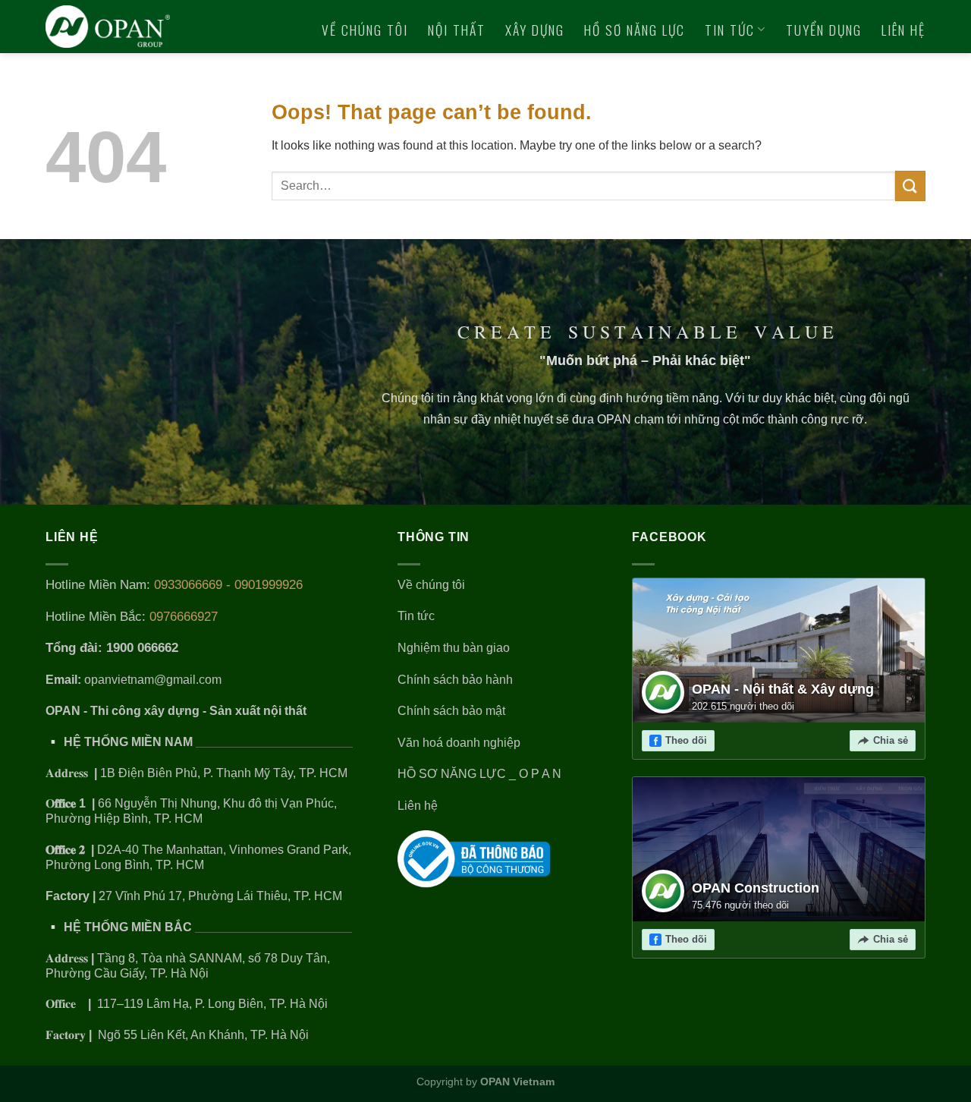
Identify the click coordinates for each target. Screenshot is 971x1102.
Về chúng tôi (365, 29)
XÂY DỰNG (534, 29)
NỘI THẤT (457, 29)
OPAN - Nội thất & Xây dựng (783, 689)
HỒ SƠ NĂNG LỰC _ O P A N (481, 773)
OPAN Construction (755, 888)
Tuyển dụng (824, 29)
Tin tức (730, 29)
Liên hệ (903, 29)
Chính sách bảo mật (451, 710)
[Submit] (910, 185)
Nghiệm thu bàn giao (454, 647)
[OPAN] (117, 26)
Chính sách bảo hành (455, 679)
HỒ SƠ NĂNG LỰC (634, 29)
